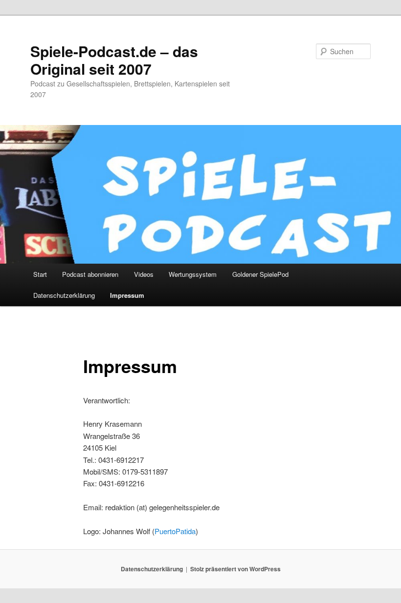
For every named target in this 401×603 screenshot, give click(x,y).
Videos (144, 274)
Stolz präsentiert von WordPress (235, 568)
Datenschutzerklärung (64, 295)
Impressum (127, 295)
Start (40, 274)
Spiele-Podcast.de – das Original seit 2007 (114, 60)
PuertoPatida (175, 531)
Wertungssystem (193, 274)
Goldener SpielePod (260, 274)
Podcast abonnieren (90, 274)
